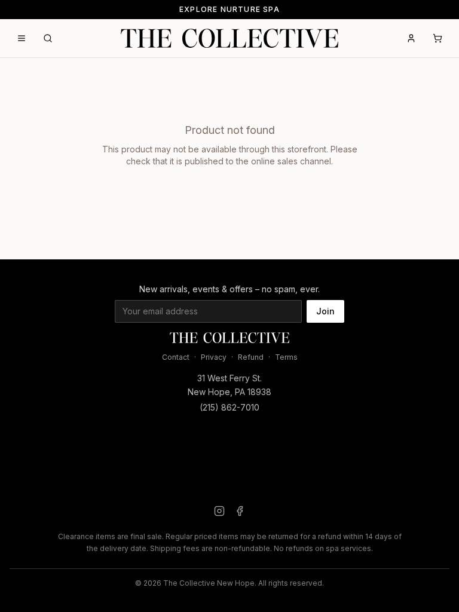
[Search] (48, 38)
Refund (251, 357)
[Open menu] (21, 38)
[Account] (411, 38)
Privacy (214, 357)
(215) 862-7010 (229, 407)
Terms (286, 357)
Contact (175, 357)
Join (325, 311)
